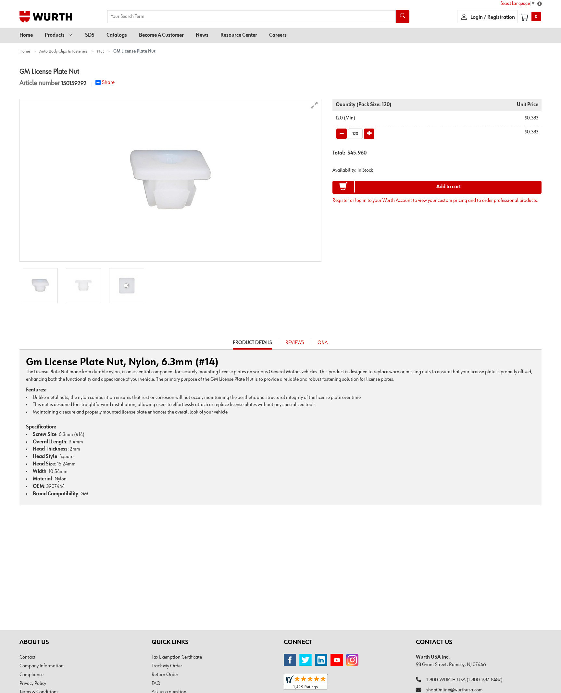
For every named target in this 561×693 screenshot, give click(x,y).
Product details (252, 345)
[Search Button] (402, 16)
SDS (89, 35)
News (202, 35)
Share (108, 82)
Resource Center (238, 35)
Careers (278, 35)
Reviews (294, 342)
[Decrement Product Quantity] (341, 134)
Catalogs (116, 35)
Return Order (165, 674)
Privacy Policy (32, 683)
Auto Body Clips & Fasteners (63, 51)
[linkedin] (321, 660)
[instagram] (352, 660)
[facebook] (290, 660)
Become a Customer (161, 35)
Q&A (323, 342)
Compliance (31, 674)
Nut (100, 51)
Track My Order (167, 666)
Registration (501, 17)
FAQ (156, 683)
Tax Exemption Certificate (177, 657)
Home (26, 35)
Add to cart (448, 187)
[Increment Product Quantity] (369, 134)
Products (55, 35)
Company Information (41, 666)
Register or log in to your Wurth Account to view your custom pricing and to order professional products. (435, 200)
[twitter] (305, 660)
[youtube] (336, 660)
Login (477, 17)
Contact (27, 657)
